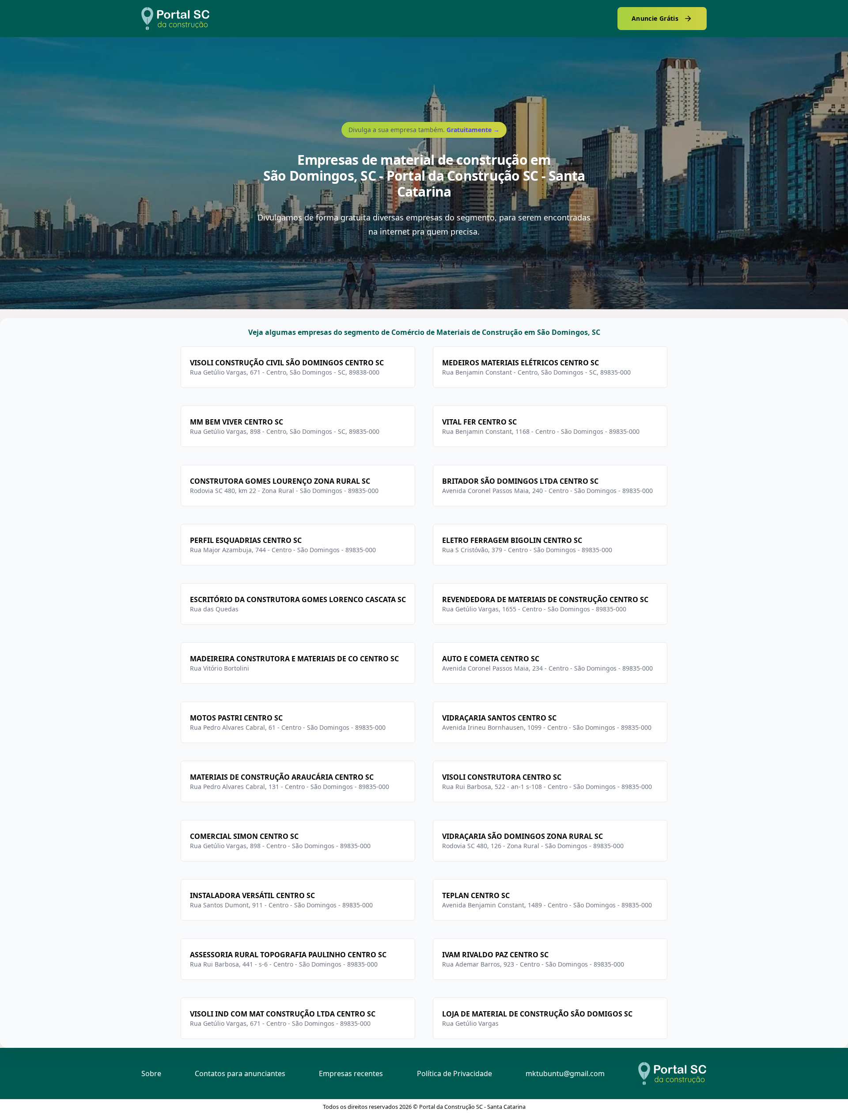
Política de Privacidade (454, 1073)
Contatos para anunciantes (240, 1073)
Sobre (151, 1073)
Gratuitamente (473, 129)
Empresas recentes (351, 1073)
